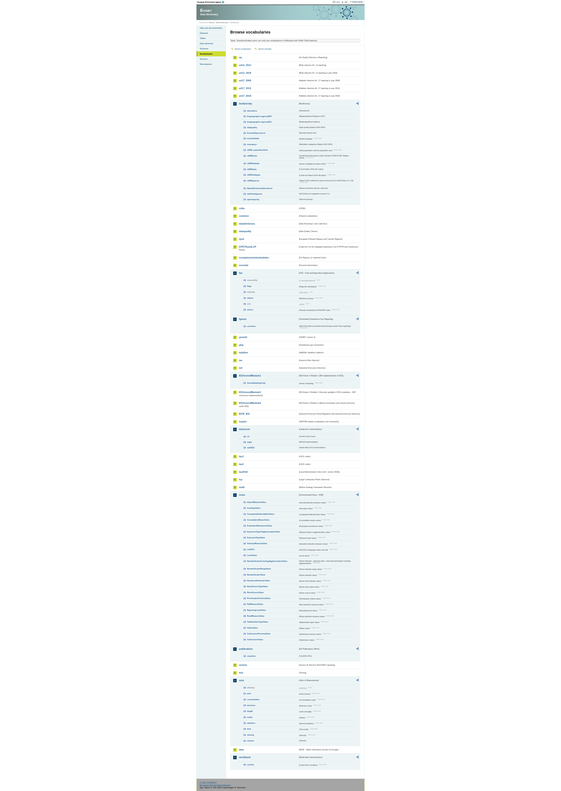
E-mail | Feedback (208, 782)
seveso (243, 665)
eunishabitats (253, 138)
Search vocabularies (243, 49)
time (249, 729)
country (250, 765)
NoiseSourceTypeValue (257, 586)
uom (241, 680)
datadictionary (247, 223)
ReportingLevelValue (256, 610)
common (244, 216)
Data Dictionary (222, 22)
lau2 (241, 464)
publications (246, 649)
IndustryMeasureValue (257, 543)
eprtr (241, 239)
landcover (244, 429)
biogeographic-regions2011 (259, 122)
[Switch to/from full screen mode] (346, 2)
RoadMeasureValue (255, 616)
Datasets (204, 33)
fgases (242, 319)
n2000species (253, 181)
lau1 (241, 456)
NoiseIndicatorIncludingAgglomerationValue (267, 561)
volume (250, 741)
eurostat (243, 265)
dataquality (252, 127)
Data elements (206, 43)
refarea (250, 298)
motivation (252, 144)
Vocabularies (206, 54)
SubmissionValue (255, 639)
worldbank (245, 757)
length (250, 711)
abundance (252, 111)
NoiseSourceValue (255, 592)
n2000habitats (253, 163)
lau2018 (243, 472)
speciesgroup (253, 199)
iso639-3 (250, 549)
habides (243, 352)
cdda (242, 208)
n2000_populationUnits (257, 150)
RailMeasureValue (255, 604)
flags (249, 286)
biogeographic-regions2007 (259, 116)
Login (337, 2)
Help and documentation (211, 28)
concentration (253, 699)
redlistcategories (254, 194)
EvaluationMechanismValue (259, 526)
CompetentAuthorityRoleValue (260, 514)
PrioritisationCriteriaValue (258, 598)
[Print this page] (343, 2)
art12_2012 (245, 65)
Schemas (204, 48)
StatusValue (252, 628)
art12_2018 (245, 73)
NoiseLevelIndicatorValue (258, 581)
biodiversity (245, 103)
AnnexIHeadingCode (256, 383)
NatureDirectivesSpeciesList (259, 188)
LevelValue (252, 555)
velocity (250, 735)
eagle (249, 442)
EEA (211, 2)
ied (240, 368)
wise (241, 749)
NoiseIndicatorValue (256, 575)
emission (251, 705)
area (249, 693)
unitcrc (250, 310)
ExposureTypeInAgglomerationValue (263, 532)
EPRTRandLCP (247, 247)
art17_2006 (245, 80)
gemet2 (243, 337)
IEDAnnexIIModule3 (250, 392)
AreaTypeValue (253, 508)
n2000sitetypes (253, 175)
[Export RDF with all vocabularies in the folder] (357, 104)
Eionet (211, 22)
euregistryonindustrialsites (254, 257)
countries (251, 326)
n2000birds (252, 156)
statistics (251, 723)
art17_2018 (245, 96)
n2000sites (252, 169)
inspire (243, 421)
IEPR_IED (244, 414)
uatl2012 (250, 448)
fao (241, 273)
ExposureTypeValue (256, 537)
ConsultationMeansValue (258, 520)
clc (248, 436)
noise (242, 495)
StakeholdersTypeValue (257, 622)
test (241, 673)
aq (240, 57)
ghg (241, 345)
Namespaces (206, 64)
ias (240, 360)
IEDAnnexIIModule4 (250, 403)
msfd (242, 487)
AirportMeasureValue (256, 502)
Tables (203, 38)
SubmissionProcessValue (258, 634)
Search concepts (264, 49)
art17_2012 (245, 88)
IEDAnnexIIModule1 (250, 375)
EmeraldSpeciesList (256, 133)
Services (204, 59)
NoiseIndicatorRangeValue (259, 569)
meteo (250, 717)
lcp (240, 479)
